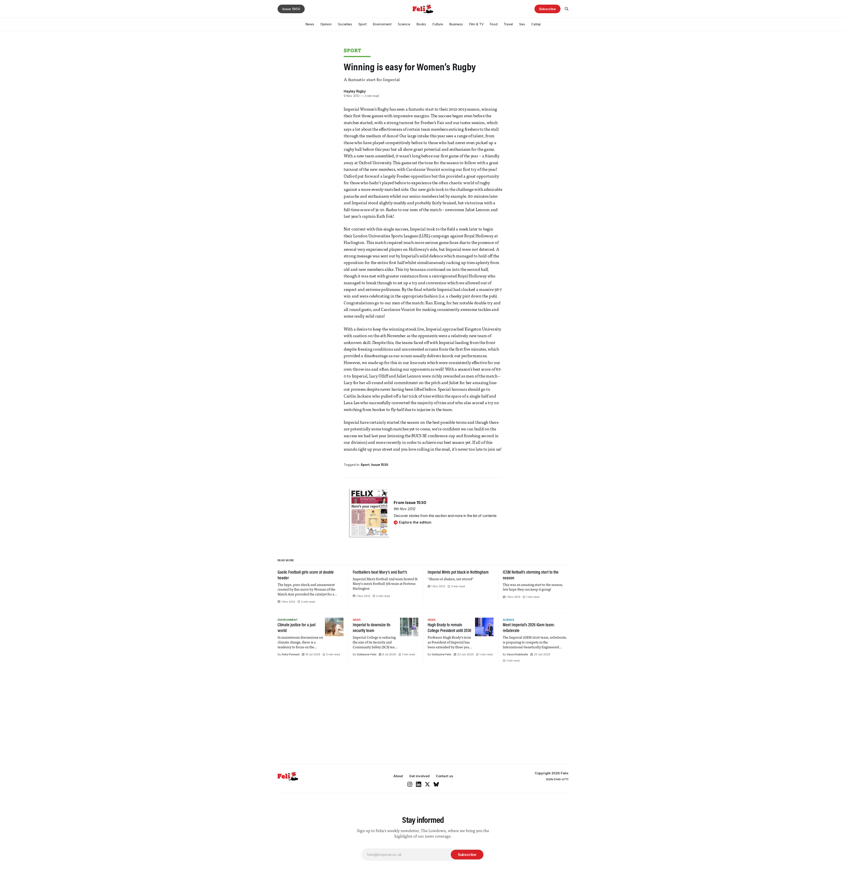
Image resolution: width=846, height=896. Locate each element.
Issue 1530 (379, 465)
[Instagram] (409, 784)
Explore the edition (415, 522)
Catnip (536, 24)
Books (421, 24)
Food (493, 24)
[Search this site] (566, 8)
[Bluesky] (436, 784)
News (309, 24)
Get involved (419, 776)
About (398, 776)
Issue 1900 (291, 9)
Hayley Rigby (355, 91)
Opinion (326, 24)
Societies (345, 24)
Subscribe (547, 9)
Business (456, 24)
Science (404, 24)
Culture (437, 24)
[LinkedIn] (418, 784)
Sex (522, 24)
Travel (508, 24)
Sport (362, 24)
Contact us (444, 776)
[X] (427, 784)
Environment (382, 24)
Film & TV (476, 24)
